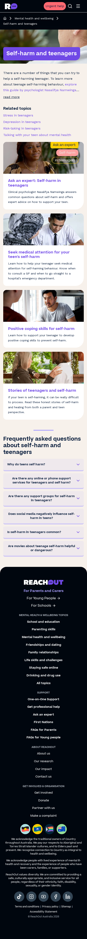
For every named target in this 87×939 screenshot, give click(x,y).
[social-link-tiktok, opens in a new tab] (19, 896)
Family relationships (43, 652)
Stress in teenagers (18, 115)
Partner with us (43, 808)
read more (11, 97)
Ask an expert (43, 715)
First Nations (43, 722)
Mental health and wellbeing (34, 18)
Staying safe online (43, 668)
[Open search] (70, 6)
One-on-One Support (43, 699)
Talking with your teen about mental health (37, 135)
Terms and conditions (27, 906)
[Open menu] (78, 6)
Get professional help (43, 707)
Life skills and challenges (43, 660)
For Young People (41, 598)
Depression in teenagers (22, 122)
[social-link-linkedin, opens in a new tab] (68, 896)
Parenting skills (43, 629)
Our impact (43, 769)
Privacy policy (50, 906)
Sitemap (66, 906)
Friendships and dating (43, 645)
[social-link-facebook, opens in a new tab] (56, 896)
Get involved (43, 793)
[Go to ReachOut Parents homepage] (11, 6)
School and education (43, 622)
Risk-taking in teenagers (21, 128)
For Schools (41, 606)
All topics (44, 683)
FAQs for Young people (43, 737)
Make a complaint (43, 816)
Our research (43, 761)
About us (43, 754)
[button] (43, 465)
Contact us (43, 777)
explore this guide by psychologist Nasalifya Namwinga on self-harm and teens (40, 90)
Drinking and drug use (43, 676)
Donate (43, 801)
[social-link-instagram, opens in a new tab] (31, 896)
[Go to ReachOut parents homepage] (43, 582)
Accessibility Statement (43, 912)
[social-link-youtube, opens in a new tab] (43, 896)
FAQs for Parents (43, 730)
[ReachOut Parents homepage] (4, 18)
